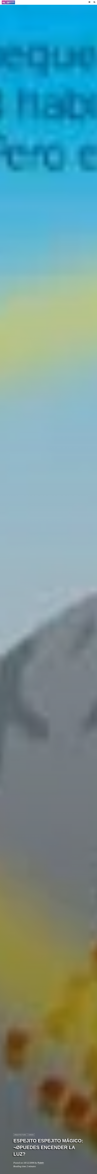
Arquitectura (20, 1135)
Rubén (41, 1162)
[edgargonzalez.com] (8, 2)
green (31, 1135)
